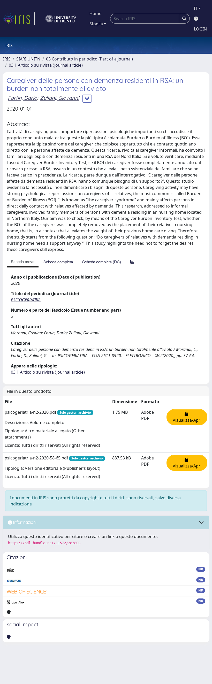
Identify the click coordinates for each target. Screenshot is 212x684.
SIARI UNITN (28, 59)
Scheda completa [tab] (58, 261)
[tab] (132, 262)
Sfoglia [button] (96, 24)
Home (95, 13)
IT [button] (196, 8)
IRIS (7, 59)
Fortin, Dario (22, 98)
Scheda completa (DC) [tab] (101, 261)
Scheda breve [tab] (22, 261)
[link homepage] (19, 18)
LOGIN (200, 29)
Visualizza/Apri (187, 417)
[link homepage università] (61, 18)
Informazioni (24, 522)
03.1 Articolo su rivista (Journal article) (46, 65)
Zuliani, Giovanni (59, 98)
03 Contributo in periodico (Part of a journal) (89, 59)
